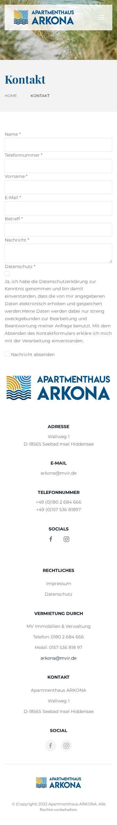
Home (11, 95)
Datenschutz (58, 594)
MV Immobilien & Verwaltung (59, 626)
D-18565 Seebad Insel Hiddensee (59, 711)
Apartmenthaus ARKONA (58, 690)
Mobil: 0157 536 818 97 (58, 647)
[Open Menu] (101, 17)
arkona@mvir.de (58, 473)
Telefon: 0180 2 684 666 (58, 637)
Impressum (58, 583)
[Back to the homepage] (44, 17)
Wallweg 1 (59, 701)
